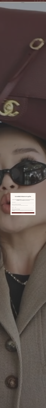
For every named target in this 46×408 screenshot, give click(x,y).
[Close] (35, 193)
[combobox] (13, 207)
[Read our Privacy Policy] (33, 205)
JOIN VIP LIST (23, 212)
